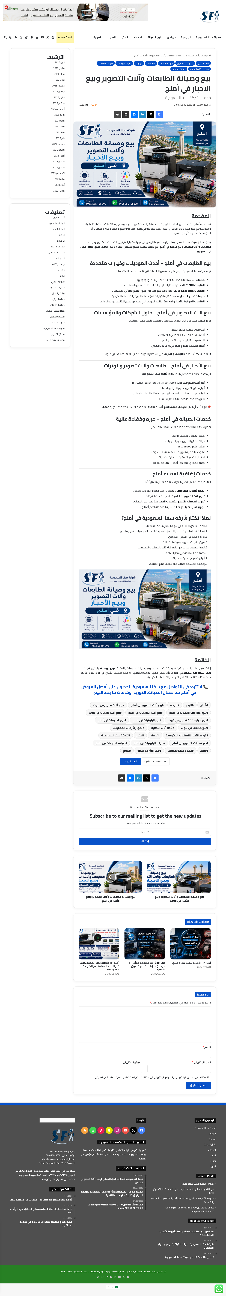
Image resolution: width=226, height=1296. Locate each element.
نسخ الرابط (130, 761)
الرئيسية (186, 37)
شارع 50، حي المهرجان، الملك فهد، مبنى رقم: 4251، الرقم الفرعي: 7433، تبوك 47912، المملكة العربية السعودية (45, 1173)
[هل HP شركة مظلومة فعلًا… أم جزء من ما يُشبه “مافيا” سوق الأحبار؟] (144, 943)
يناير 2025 (60, 138)
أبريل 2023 (60, 185)
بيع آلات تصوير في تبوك (108, 705)
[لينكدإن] (142, 114)
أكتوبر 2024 (59, 156)
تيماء (153, 735)
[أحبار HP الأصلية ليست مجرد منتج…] (190, 943)
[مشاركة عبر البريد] (125, 114)
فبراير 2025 (59, 132)
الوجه (173, 705)
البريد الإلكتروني (201, 1062)
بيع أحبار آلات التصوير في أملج (187, 712)
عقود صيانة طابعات (180, 750)
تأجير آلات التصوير (162, 727)
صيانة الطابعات (106, 63)
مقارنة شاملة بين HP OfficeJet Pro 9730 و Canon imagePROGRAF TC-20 (189, 1209)
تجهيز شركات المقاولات (127, 727)
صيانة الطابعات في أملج (110, 743)
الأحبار (62, 235)
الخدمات (137, 37)
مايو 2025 (60, 120)
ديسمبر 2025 (58, 85)
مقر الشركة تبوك (148, 750)
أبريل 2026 (60, 62)
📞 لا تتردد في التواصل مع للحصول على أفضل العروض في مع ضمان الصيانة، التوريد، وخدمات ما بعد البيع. (144, 689)
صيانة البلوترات (124, 63)
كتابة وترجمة (58, 322)
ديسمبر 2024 (58, 144)
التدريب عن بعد (58, 246)
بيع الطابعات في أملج (111, 720)
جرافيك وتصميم (57, 287)
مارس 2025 (59, 126)
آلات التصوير (193, 55)
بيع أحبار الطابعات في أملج (144, 712)
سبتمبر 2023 (59, 167)
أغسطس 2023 (58, 173)
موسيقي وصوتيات (55, 340)
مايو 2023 (60, 179)
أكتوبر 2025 (59, 97)
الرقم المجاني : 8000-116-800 (60, 1155)
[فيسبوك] (159, 114)
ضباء (203, 750)
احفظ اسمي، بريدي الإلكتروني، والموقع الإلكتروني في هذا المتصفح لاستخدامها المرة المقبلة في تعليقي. (151, 1077)
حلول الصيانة (154, 37)
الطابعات (151, 63)
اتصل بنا (111, 37)
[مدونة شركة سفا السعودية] (209, 16)
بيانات (62, 276)
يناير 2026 (60, 80)
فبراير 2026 (59, 74)
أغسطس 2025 (58, 109)
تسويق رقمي (58, 281)
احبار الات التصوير (185, 63)
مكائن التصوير (178, 69)
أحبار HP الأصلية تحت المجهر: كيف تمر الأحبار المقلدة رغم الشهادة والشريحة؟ (99, 966)
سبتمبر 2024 (59, 161)
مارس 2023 (59, 191)
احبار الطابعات (166, 63)
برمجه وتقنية (58, 264)
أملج (203, 705)
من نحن (171, 37)
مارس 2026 (59, 68)
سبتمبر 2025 (59, 103)
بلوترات (139, 63)
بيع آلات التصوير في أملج (146, 705)
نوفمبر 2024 (59, 150)
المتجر (124, 37)
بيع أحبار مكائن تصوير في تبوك (187, 720)
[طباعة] (117, 114)
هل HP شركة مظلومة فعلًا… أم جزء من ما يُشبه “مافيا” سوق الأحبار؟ (147, 966)
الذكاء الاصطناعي (56, 252)
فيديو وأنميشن (57, 316)
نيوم (126, 750)
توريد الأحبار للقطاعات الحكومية (186, 735)
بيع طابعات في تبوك (193, 727)
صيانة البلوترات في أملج (149, 743)
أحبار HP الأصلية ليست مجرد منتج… (191, 963)
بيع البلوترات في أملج (146, 720)
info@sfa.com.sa (50, 1159)
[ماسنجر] (134, 114)
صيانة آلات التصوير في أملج (189, 743)
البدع (189, 705)
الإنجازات (61, 241)
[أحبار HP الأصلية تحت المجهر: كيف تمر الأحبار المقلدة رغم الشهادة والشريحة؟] (99, 943)
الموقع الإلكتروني (132, 1062)
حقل (139, 735)
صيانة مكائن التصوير (199, 69)
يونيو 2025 (59, 115)
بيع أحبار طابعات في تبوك (104, 712)
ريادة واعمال (58, 293)
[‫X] (150, 114)
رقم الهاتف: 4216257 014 (62, 1151)
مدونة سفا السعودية (208, 37)
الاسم (207, 1047)
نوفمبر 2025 (59, 91)
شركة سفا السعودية (114, 735)
